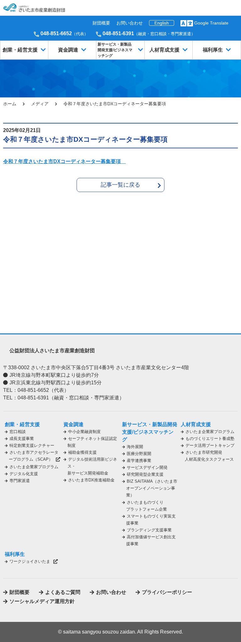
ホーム (9, 103)
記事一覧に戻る (120, 185)
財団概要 (101, 22)
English (161, 22)
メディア (40, 103)
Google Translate (211, 22)
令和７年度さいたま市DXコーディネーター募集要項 (64, 161)
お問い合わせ (129, 22)
